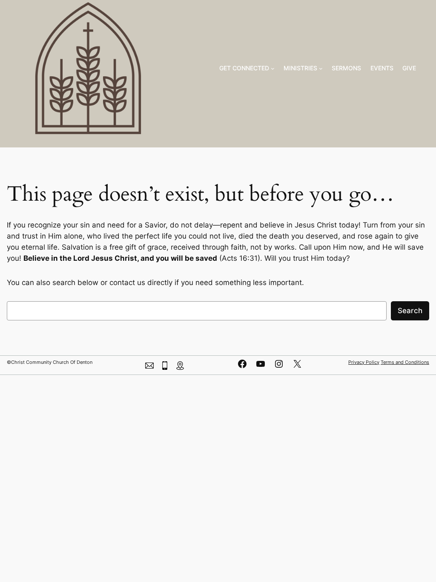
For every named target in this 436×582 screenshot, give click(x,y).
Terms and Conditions (405, 362)
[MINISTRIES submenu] (321, 68)
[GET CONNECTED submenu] (273, 68)
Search (410, 310)
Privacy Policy (363, 362)
